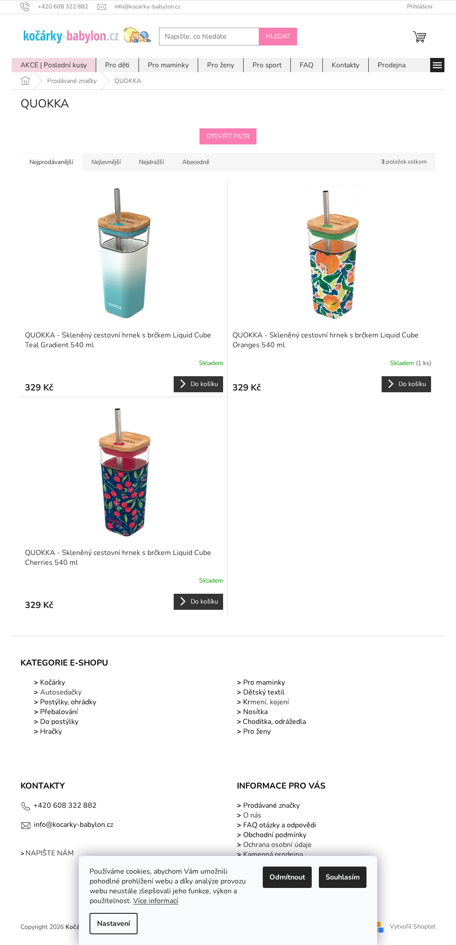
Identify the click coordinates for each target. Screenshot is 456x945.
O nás (252, 815)
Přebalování (59, 712)
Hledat (278, 36)
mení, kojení (265, 702)
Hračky (51, 731)
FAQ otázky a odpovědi (278, 825)
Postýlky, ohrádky (67, 702)
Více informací (155, 901)
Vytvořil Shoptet (413, 926)
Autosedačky (60, 692)
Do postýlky (59, 722)
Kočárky (51, 682)
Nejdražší (151, 162)
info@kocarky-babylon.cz (73, 825)
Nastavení (113, 924)
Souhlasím (343, 877)
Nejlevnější (106, 162)
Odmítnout (287, 877)
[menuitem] (54, 65)
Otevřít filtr (228, 136)
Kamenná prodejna (273, 854)
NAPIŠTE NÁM (49, 853)
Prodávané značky (270, 805)
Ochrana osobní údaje (277, 845)
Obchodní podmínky (274, 835)
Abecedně (195, 162)
